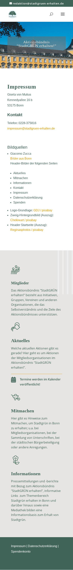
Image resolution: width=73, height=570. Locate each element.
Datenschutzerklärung (42, 546)
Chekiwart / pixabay (23, 220)
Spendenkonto (21, 551)
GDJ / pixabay (43, 210)
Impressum (18, 546)
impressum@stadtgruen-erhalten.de (31, 128)
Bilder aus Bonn (21, 158)
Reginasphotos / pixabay (26, 229)
